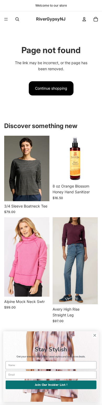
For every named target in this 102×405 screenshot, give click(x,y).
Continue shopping (51, 88)
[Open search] (17, 19)
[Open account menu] (84, 19)
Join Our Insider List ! (51, 384)
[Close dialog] (95, 335)
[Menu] (6, 19)
